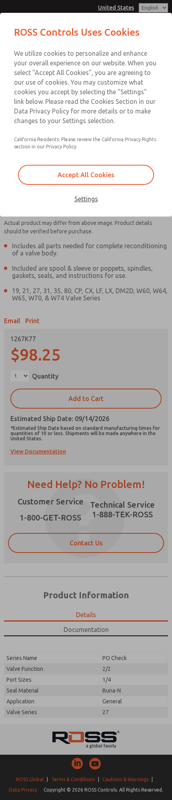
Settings (86, 199)
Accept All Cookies (86, 174)
